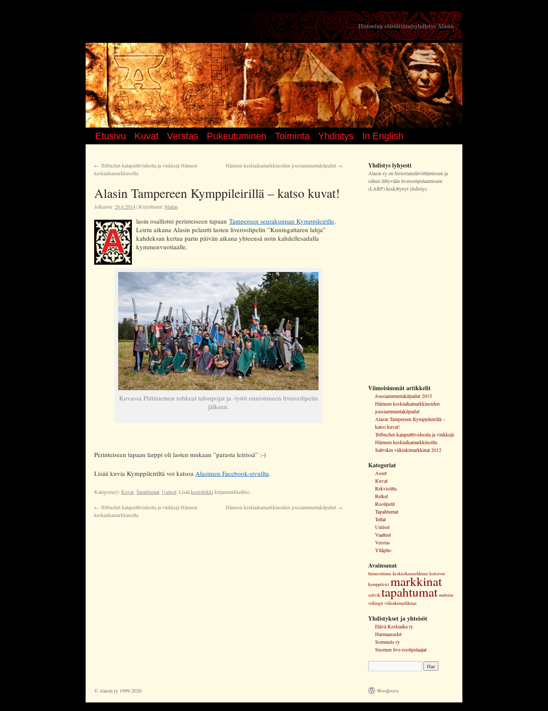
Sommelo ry (387, 641)
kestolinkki (202, 491)
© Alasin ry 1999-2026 (118, 690)
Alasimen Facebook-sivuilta (232, 473)
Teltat (380, 519)
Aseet (381, 472)
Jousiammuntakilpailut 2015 (403, 395)
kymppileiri (378, 584)
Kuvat (146, 136)
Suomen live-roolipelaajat (400, 649)
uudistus (446, 595)
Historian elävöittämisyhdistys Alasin (406, 25)
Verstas (182, 136)
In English (382, 136)
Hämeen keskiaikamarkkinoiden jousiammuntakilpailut (284, 165)
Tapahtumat (147, 491)
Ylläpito (383, 550)
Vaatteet (383, 534)
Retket (381, 496)
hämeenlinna (379, 574)
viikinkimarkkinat (400, 603)
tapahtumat (409, 591)
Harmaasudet (388, 633)
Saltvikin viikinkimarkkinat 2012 (408, 449)
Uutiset (169, 491)
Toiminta (292, 136)
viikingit (375, 603)
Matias (171, 206)
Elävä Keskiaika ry (394, 626)
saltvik (374, 595)
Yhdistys (336, 136)
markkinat (416, 581)
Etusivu (110, 136)
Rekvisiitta (385, 488)
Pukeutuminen (236, 136)
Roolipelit (385, 503)
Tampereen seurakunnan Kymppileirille (281, 221)
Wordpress (388, 690)
